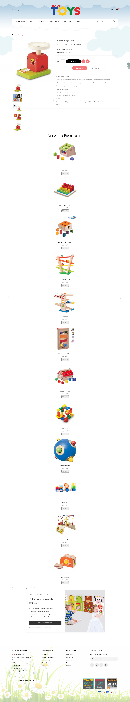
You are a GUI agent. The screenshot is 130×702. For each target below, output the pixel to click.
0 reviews (66, 44)
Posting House (65, 391)
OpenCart (22, 680)
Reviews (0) (95, 68)
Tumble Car (65, 317)
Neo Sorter (65, 168)
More (78, 22)
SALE (32, 22)
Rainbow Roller (65, 279)
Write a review (76, 44)
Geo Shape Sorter (65, 205)
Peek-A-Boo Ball (65, 465)
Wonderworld (19, 588)
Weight (26, 588)
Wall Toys (67, 22)
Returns (68, 666)
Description (79, 68)
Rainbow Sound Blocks (65, 354)
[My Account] (112, 10)
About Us (45, 654)
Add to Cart (73, 61)
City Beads (65, 540)
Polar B (41, 22)
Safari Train (65, 503)
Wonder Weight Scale (21, 35)
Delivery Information (48, 657)
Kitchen (34, 588)
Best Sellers (20, 22)
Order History (70, 657)
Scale (30, 588)
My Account (69, 654)
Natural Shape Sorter (65, 242)
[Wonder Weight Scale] (17, 117)
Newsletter (69, 663)
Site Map (44, 666)
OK (116, 659)
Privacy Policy (46, 660)
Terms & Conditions (48, 663)
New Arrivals (54, 22)
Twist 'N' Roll (65, 428)
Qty (58, 61)
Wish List (68, 660)
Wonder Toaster (65, 577)
